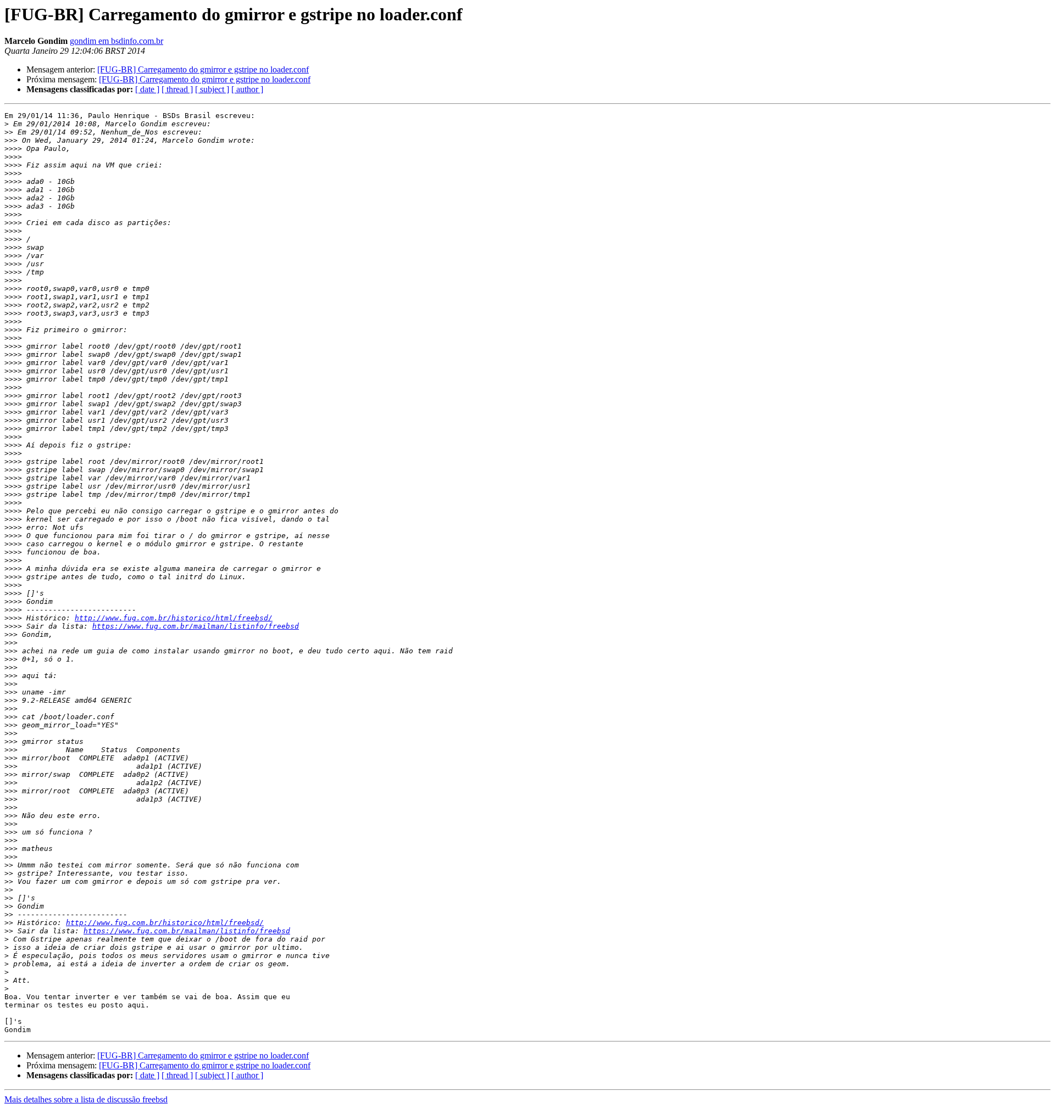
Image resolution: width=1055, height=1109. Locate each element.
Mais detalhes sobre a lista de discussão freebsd (86, 1099)
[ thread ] (177, 89)
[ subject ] (212, 89)
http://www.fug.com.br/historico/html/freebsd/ (174, 618)
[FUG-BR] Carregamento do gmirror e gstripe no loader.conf (203, 69)
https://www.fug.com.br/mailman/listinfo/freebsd (195, 626)
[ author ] (247, 89)
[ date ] (147, 89)
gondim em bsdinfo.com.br (116, 41)
